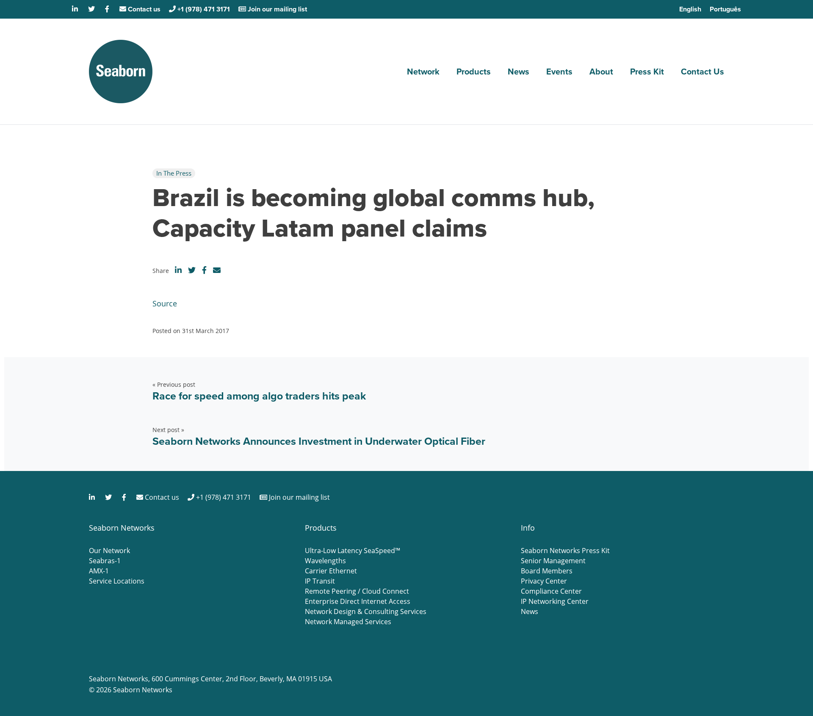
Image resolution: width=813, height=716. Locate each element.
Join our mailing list (276, 9)
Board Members (546, 571)
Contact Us (702, 71)
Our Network (109, 550)
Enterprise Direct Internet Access (357, 601)
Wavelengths (325, 560)
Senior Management (553, 560)
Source (164, 303)
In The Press (173, 173)
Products (473, 71)
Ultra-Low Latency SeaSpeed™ (352, 550)
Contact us (143, 9)
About (601, 71)
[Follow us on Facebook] (108, 9)
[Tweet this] (192, 270)
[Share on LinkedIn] (178, 270)
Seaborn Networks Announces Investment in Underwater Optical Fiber (318, 441)
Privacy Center (544, 581)
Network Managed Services (348, 621)
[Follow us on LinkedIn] (76, 9)
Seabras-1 (105, 560)
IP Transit (320, 581)
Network (423, 71)
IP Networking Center (555, 601)
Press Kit (647, 71)
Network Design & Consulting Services (365, 611)
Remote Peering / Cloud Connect (357, 591)
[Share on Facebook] (204, 270)
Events (559, 71)
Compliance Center (551, 591)
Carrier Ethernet (331, 571)
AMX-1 (99, 571)
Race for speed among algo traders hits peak (259, 396)
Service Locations (116, 581)
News (518, 71)
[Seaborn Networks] (120, 71)
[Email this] (217, 270)
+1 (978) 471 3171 (203, 9)
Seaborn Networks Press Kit (565, 550)
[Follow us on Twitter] (92, 9)
